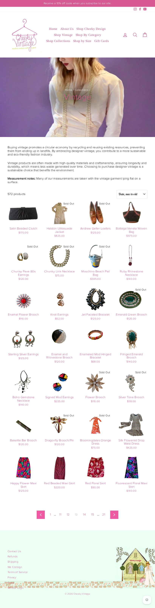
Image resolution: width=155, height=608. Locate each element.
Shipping (13, 561)
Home (53, 29)
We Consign (15, 567)
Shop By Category (88, 35)
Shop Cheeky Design (91, 29)
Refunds (13, 556)
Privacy (12, 577)
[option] (77, 3)
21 (103, 514)
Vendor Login (16, 587)
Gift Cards (101, 41)
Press (11, 582)
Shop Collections (58, 41)
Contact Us (14, 551)
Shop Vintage (63, 35)
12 (68, 514)
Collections (81, 90)
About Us (67, 29)
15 (92, 514)
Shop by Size (82, 41)
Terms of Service (18, 572)
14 (84, 514)
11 (60, 514)
